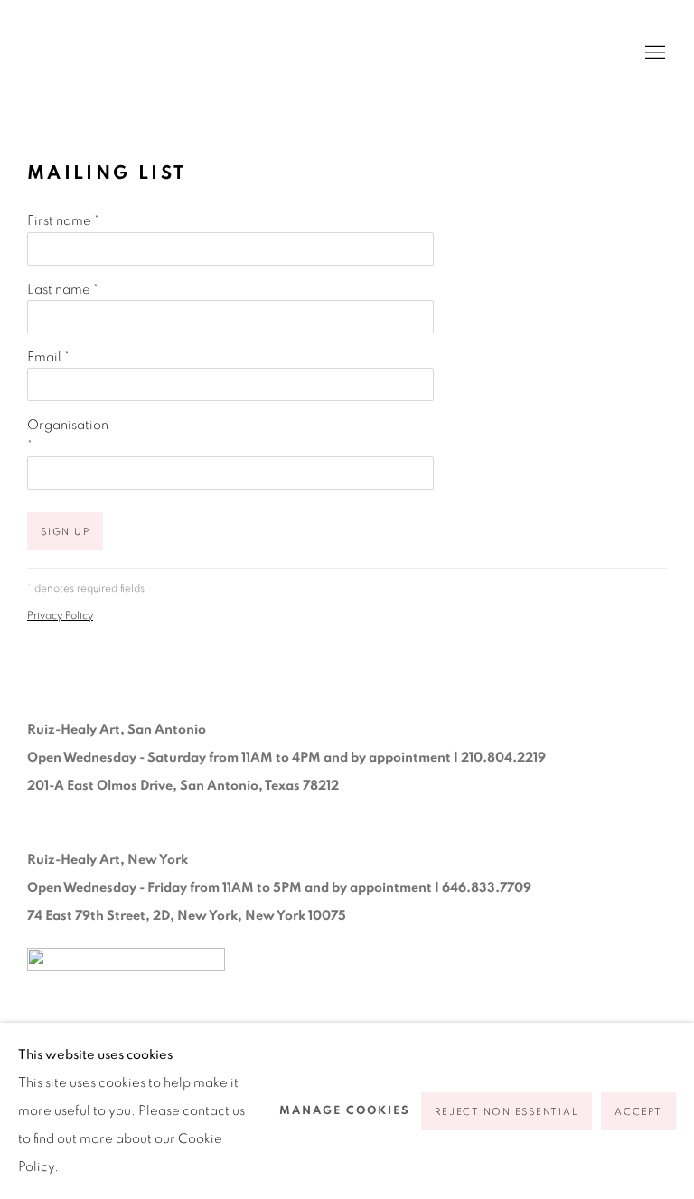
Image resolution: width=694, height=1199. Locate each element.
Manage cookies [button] (344, 1111)
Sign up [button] (65, 532)
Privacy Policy (60, 616)
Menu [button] (653, 53)
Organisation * (67, 435)
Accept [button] (638, 1112)
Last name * (62, 289)
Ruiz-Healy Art (198, 53)
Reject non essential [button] (506, 1112)
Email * (48, 357)
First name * (63, 221)
